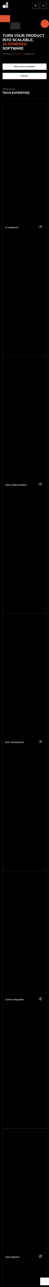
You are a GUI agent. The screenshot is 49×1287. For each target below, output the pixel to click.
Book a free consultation (24, 66)
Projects (24, 76)
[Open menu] (43, 5)
